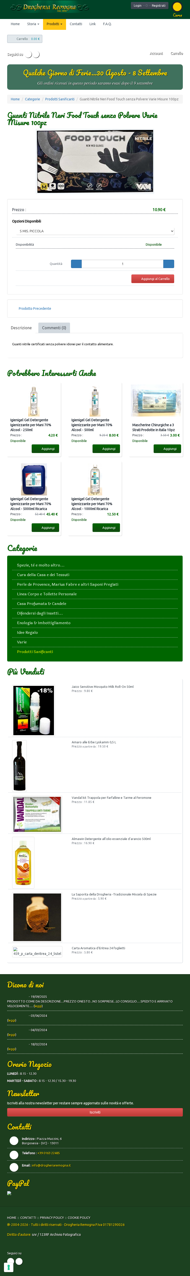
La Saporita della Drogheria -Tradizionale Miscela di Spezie (114, 894)
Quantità (56, 263)
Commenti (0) (54, 328)
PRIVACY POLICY (52, 1217)
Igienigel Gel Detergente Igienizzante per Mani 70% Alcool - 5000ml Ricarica (30, 504)
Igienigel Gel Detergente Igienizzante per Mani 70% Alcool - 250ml (30, 425)
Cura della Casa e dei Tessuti (43, 575)
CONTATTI (28, 1217)
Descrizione (21, 328)
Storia (32, 24)
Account (156, 53)
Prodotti (53, 24)
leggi (38, 1006)
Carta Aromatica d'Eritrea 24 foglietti (98, 948)
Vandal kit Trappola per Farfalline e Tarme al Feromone (111, 797)
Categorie (32, 99)
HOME (11, 1217)
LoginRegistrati (150, 5)
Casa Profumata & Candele (41, 604)
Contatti (76, 24)
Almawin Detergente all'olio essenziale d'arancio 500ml (111, 838)
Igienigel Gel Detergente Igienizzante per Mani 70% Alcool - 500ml (91, 425)
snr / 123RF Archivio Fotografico (56, 1235)
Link (93, 24)
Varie (22, 642)
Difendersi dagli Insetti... (40, 613)
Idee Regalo (27, 632)
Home (15, 24)
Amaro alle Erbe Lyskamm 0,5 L (94, 742)
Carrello (176, 53)
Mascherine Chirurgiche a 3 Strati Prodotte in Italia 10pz (153, 427)
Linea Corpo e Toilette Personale (47, 594)
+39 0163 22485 (48, 1153)
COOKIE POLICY (79, 1217)
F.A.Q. (107, 24)
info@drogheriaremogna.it (51, 1165)
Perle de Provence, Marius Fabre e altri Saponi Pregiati (67, 584)
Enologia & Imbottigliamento (44, 623)
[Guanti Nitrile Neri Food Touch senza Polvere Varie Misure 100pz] (95, 161)
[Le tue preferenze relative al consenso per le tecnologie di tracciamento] (8, 1267)
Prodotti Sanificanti (59, 99)
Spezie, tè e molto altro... (41, 565)
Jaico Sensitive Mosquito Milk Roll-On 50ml (103, 686)
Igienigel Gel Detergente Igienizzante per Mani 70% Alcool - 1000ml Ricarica (91, 504)
